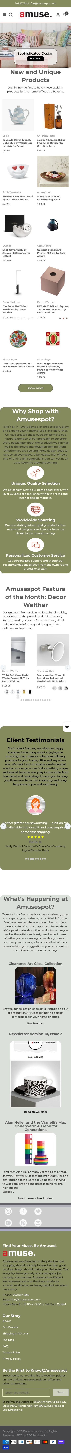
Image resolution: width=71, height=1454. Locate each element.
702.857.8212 (21, 1294)
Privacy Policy (11, 1358)
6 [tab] (36, 700)
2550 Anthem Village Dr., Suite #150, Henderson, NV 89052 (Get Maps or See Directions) (34, 1405)
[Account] (58, 15)
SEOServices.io (36, 1435)
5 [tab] (33, 700)
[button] (11, 15)
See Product (35, 1023)
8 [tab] (40, 700)
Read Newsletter (35, 1111)
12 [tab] (50, 700)
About (6, 1321)
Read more (25, 1198)
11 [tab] (47, 700)
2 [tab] (23, 700)
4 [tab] (31, 700)
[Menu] (4, 14)
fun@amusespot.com (43, 3)
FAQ (5, 1346)
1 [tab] (21, 700)
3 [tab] (27, 700)
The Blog (8, 1339)
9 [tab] (43, 700)
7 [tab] (38, 700)
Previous (3, 668)
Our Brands (10, 1327)
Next (68, 668)
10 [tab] (45, 700)
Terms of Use (11, 1352)
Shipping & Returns (15, 1333)
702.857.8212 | (23, 3)
